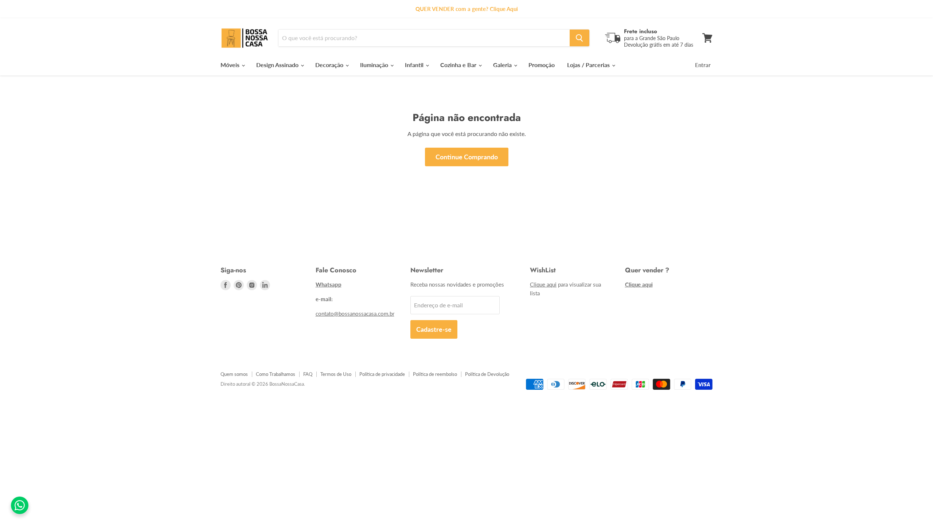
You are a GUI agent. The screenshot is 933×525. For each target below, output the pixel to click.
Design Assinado (278, 64)
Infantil (415, 64)
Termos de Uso (335, 374)
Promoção (541, 64)
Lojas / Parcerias (589, 64)
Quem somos (234, 374)
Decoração (330, 64)
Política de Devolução (487, 374)
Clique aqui (543, 284)
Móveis (230, 64)
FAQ (307, 374)
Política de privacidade (382, 374)
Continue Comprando (467, 157)
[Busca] (579, 38)
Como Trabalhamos (275, 374)
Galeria (503, 64)
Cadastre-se (434, 329)
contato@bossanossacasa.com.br (355, 313)
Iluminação (375, 64)
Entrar (703, 65)
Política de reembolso (435, 374)
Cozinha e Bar (459, 64)
